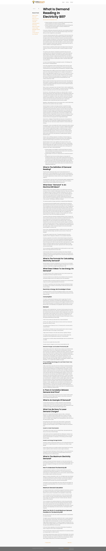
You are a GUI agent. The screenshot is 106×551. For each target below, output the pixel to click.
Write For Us (66, 548)
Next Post (70, 542)
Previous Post (47, 542)
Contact (71, 2)
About (63, 2)
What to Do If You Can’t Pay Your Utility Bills (35, 20)
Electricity (45, 19)
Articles (67, 2)
